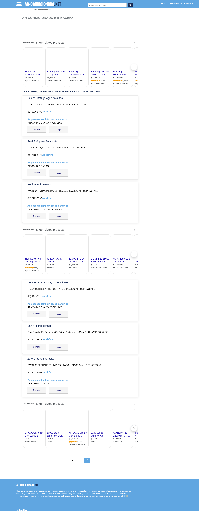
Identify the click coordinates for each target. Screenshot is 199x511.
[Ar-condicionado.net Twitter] (18, 498)
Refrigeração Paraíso (39, 184)
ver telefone (47, 111)
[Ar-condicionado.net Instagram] (19, 498)
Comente (36, 129)
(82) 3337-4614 (34, 339)
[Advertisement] (81, 29)
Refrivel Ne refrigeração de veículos (48, 282)
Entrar (162, 3)
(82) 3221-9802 (34, 372)
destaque (181, 3)
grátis (190, 3)
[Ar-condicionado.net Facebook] (17, 498)
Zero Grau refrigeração (40, 358)
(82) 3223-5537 (34, 198)
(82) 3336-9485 (34, 112)
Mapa (58, 130)
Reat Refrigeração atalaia (42, 141)
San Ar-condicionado (39, 325)
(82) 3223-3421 (34, 155)
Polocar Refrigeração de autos (45, 98)
